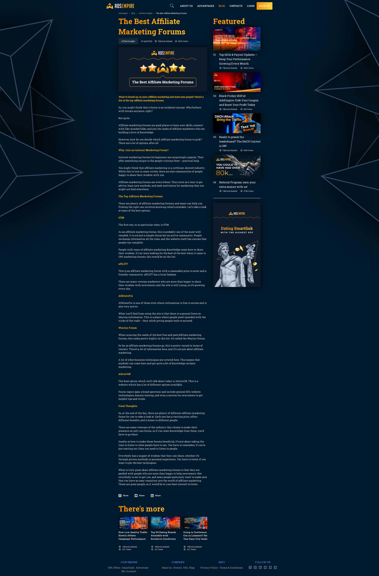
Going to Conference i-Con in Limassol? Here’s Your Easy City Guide (197, 535)
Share (125, 495)
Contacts (236, 5)
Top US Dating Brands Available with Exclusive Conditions (163, 535)
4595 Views (249, 68)
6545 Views (183, 41)
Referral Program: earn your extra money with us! (237, 184)
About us (167, 567)
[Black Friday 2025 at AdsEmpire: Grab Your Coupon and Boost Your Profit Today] (237, 82)
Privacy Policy (209, 567)
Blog (192, 567)
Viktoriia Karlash (165, 41)
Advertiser (142, 567)
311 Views (159, 549)
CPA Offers (114, 567)
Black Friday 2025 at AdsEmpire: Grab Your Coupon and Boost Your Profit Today (238, 100)
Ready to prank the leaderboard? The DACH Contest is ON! (240, 141)
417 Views (126, 549)
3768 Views (249, 191)
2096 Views (248, 150)
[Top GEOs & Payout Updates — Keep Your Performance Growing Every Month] (237, 39)
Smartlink (128, 567)
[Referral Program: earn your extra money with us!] (237, 166)
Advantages (205, 5)
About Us (186, 5)
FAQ (185, 567)
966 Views (248, 109)
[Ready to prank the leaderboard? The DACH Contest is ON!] (237, 123)
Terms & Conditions (231, 567)
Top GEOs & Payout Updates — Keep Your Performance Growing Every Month (238, 59)
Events (177, 567)
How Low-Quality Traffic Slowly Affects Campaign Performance (132, 535)
